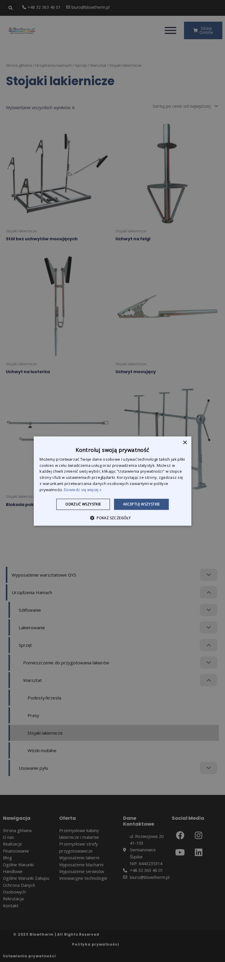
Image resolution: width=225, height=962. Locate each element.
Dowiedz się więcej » (82, 489)
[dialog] (112, 481)
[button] (112, 517)
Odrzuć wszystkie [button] (83, 504)
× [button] (185, 442)
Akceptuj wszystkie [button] (141, 504)
